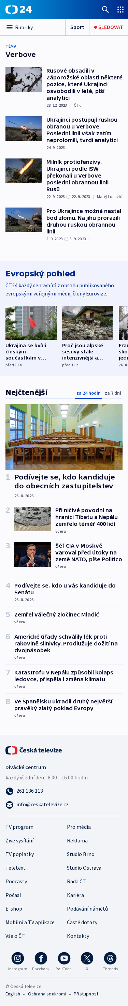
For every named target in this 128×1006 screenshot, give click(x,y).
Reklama (77, 840)
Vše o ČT (15, 935)
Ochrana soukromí (47, 994)
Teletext (15, 867)
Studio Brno (81, 854)
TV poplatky (19, 854)
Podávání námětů (87, 908)
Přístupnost (86, 994)
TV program (19, 826)
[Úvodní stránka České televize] (34, 750)
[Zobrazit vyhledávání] (105, 9)
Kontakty (78, 935)
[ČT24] (18, 9)
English (12, 994)
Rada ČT (76, 881)
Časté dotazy (82, 922)
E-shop (13, 908)
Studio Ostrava (84, 867)
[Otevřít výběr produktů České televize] (120, 9)
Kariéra (75, 894)
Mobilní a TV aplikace (30, 922)
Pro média (79, 826)
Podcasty (16, 881)
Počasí (13, 894)
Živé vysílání (19, 840)
